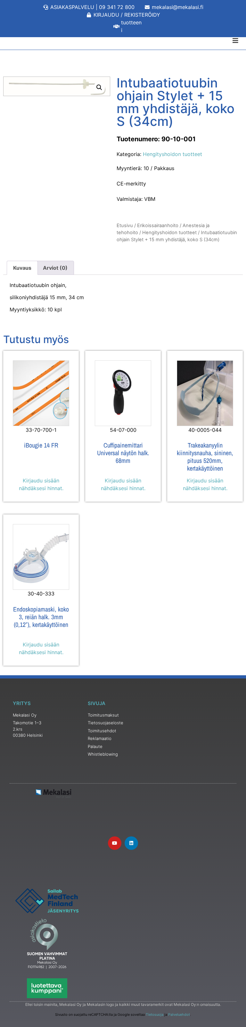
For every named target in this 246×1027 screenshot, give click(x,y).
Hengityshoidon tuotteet (172, 154)
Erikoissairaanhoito (157, 225)
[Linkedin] (131, 843)
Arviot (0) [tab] (55, 268)
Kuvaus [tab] (22, 268)
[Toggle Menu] (123, 41)
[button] (99, 87)
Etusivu (125, 225)
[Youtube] (114, 843)
